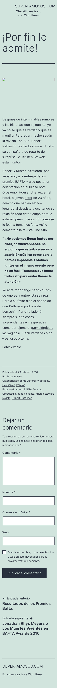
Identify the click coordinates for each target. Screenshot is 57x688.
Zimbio (16, 347)
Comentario (11, 452)
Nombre (9, 492)
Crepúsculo (9, 393)
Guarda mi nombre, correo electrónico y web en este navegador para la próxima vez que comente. (31, 556)
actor (28, 198)
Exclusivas (8, 385)
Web (5, 532)
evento (30, 393)
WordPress (35, 674)
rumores (48, 119)
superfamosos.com (35, 6)
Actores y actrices (38, 380)
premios (8, 182)
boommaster (14, 376)
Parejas (20, 385)
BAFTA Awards (32, 389)
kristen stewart (45, 393)
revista (6, 397)
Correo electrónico (16, 512)
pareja (47, 255)
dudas (21, 393)
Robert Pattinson (22, 397)
